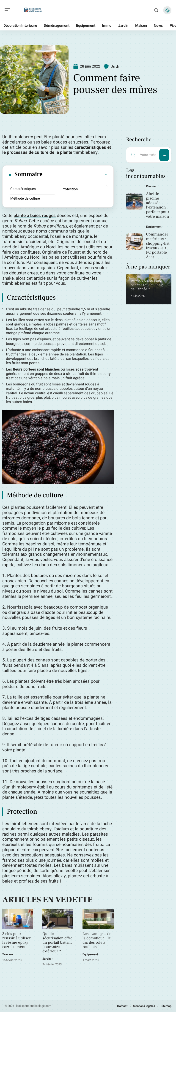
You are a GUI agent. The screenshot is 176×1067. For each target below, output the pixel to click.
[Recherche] (156, 10)
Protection (70, 189)
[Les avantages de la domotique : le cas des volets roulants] (97, 919)
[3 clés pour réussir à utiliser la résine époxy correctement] (17, 919)
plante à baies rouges (35, 215)
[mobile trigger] (8, 10)
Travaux (7, 954)
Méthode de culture (25, 198)
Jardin (115, 66)
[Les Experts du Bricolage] (33, 10)
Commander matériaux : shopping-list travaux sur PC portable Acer (157, 246)
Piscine (151, 186)
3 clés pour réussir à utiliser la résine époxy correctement (16, 940)
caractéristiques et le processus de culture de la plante (56, 150)
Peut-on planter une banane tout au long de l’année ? (147, 285)
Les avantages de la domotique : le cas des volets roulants (96, 940)
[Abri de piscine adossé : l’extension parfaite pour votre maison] (134, 201)
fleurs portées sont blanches (36, 369)
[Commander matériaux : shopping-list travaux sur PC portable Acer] (134, 241)
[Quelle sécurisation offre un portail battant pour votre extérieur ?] (57, 919)
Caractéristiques (23, 188)
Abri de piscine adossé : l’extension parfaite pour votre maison (157, 205)
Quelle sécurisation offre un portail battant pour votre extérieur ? (57, 942)
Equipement (90, 954)
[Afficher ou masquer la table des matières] (75, 174)
